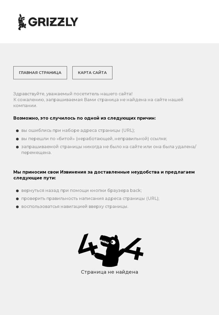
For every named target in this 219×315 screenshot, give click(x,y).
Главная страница (40, 72)
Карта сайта (92, 72)
